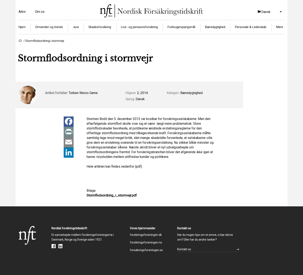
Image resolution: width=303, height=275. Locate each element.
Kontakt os (184, 249)
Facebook (54, 246)
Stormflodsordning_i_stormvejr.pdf (112, 195)
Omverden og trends (49, 27)
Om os (40, 12)
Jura (76, 27)
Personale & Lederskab (250, 27)
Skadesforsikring (99, 27)
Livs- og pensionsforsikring (139, 27)
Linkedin (60, 246)
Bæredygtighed (215, 27)
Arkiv (22, 12)
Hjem (22, 27)
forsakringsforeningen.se (146, 250)
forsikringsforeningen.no (146, 242)
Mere (279, 27)
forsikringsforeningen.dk (146, 234)
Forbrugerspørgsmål (181, 27)
